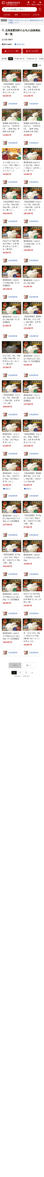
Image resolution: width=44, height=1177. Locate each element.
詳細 (39, 65)
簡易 (35, 65)
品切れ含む (21, 44)
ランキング (25, 15)
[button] (40, 9)
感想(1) (8, 489)
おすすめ (36, 15)
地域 (16, 15)
